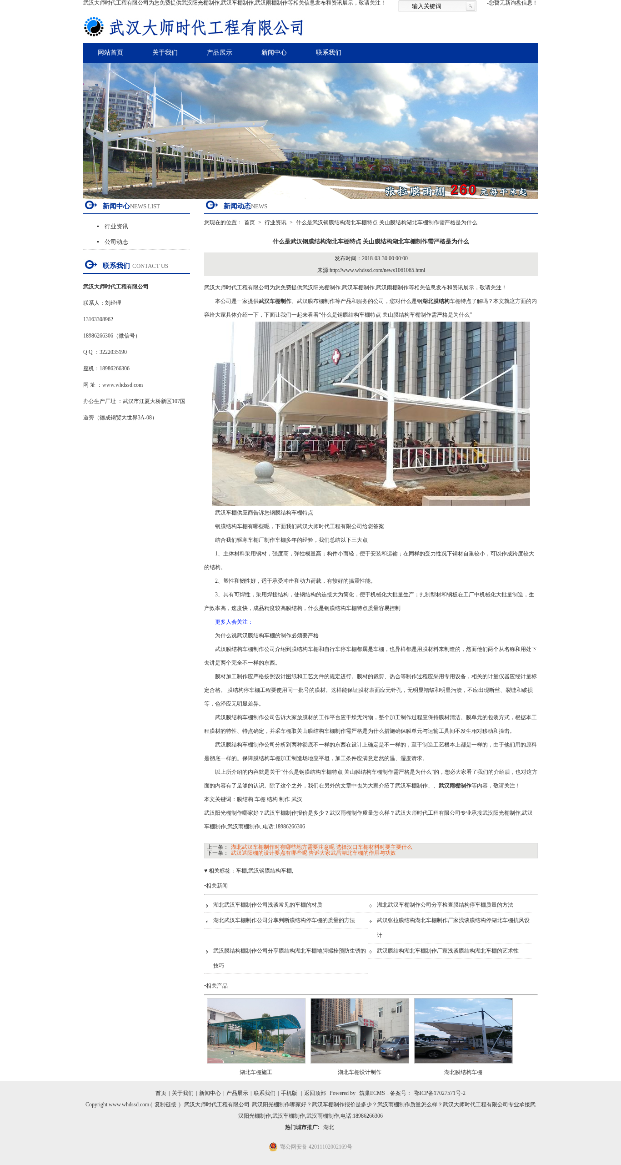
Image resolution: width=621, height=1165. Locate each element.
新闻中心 (274, 52)
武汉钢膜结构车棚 (270, 870)
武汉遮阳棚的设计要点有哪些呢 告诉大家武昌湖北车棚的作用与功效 (313, 853)
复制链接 (165, 1104)
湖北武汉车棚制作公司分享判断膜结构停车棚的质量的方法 (284, 920)
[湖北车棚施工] (256, 1066)
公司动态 (116, 241)
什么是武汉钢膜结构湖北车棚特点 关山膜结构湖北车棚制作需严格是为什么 (386, 222)
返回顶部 (315, 1093)
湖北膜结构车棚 (463, 1072)
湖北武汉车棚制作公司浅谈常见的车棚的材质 (267, 905)
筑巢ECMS (372, 1093)
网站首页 (110, 52)
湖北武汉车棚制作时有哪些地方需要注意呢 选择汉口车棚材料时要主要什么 (321, 847)
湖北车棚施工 (256, 1072)
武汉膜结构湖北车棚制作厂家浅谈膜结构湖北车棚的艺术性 (448, 951)
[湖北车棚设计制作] (359, 1066)
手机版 (289, 1093)
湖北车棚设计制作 (359, 1072)
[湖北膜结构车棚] (463, 1066)
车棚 (241, 870)
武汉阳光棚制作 (321, 287)
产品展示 (219, 52)
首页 (249, 222)
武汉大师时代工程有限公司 (217, 1104)
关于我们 (165, 52)
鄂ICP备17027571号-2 (440, 1093)
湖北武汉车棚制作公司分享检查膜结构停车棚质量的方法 (445, 905)
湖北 (328, 1127)
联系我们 (328, 52)
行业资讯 (116, 226)
